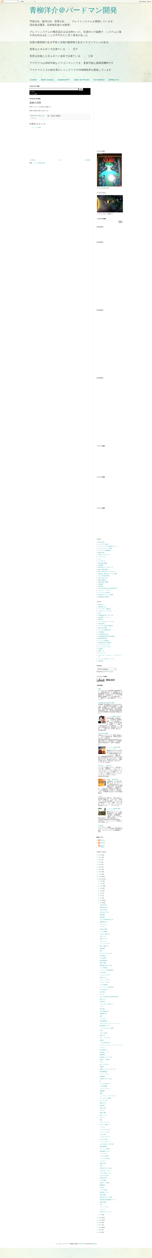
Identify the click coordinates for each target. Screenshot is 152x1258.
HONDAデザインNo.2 (106, 1168)
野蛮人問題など (102, 580)
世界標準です (103, 1013)
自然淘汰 (100, 649)
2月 (101, 903)
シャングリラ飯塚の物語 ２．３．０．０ (114, 809)
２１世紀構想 (103, 1086)
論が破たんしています (106, 1057)
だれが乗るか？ (104, 989)
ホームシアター (104, 1100)
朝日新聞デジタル (105, 1025)
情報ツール (101, 651)
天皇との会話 (103, 910)
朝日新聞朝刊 (103, 960)
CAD (101, 1166)
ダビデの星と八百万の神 (106, 1144)
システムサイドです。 (104, 644)
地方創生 (100, 586)
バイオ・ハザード (105, 1088)
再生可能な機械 (102, 563)
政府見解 (102, 914)
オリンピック (103, 924)
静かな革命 (101, 542)
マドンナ (102, 1047)
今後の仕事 (101, 623)
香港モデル (103, 1103)
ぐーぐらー (103, 1209)
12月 (101, 881)
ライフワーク (102, 653)
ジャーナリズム (104, 1207)
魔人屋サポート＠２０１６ (105, 567)
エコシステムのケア (105, 1129)
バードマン (103, 1018)
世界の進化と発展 (103, 582)
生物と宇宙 (103, 1108)
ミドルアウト (102, 561)
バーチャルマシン (105, 1141)
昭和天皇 (100, 604)
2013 (100, 1220)
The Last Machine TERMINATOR (107, 588)
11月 (101, 883)
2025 (100, 857)
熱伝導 (102, 1067)
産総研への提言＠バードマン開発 (107, 573)
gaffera (80, 1243)
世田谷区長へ (103, 1202)
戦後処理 (102, 917)
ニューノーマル (104, 1074)
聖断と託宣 (103, 1163)
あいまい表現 (103, 1139)
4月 (101, 898)
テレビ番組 (103, 1180)
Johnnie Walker (102, 846)
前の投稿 (87, 160)
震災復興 (102, 948)
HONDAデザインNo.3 (106, 1079)
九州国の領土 (103, 905)
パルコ (102, 1062)
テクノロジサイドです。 (105, 647)
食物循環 (102, 1076)
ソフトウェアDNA (105, 1158)
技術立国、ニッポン (103, 617)
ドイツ (102, 1006)
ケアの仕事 (103, 1134)
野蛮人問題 (103, 963)
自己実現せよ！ (104, 1050)
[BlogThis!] (53, 116)
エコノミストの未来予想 (106, 987)
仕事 (99, 613)
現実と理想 (103, 1112)
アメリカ (102, 1110)
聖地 (101, 1120)
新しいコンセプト (105, 1064)
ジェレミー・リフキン (104, 590)
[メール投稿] (48, 115)
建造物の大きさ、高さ (106, 965)
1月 (101, 1214)
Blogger (95, 1243)
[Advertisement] (59, 144)
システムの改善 (104, 1156)
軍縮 (99, 689)
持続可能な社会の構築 (104, 642)
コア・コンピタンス (105, 1038)
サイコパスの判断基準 (104, 550)
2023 (100, 862)
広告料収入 (103, 955)
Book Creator (47, 80)
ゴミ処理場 (103, 958)
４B (99, 559)
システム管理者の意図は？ (114, 716)
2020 (100, 867)
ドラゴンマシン (102, 557)
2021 (100, 864)
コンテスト (103, 1161)
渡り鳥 (102, 1187)
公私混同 (100, 825)
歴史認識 (100, 584)
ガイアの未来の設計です (106, 919)
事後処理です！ (104, 922)
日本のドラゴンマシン (104, 554)
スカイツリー (103, 941)
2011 (100, 1225)
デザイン (102, 1117)
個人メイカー (103, 1115)
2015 (100, 879)
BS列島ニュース (104, 1052)
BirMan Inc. (114, 80)
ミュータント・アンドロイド (108, 1096)
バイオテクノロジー (105, 1137)
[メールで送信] (51, 116)
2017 (100, 874)
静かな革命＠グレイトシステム (107, 571)
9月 (101, 888)
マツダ (102, 994)
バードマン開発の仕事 (104, 630)
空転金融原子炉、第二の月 (105, 615)
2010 (100, 1227)
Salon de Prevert (81, 80)
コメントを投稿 (36, 127)
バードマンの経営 (105, 1149)
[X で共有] (55, 116)
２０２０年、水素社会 (104, 609)
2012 (100, 1222)
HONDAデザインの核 (106, 1197)
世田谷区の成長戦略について (108, 1199)
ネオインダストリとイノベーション (110, 1023)
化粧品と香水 (103, 1178)
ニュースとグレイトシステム (106, 621)
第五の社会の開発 (103, 733)
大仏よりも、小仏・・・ (106, 1170)
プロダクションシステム (105, 611)
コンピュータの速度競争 (106, 970)
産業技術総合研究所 (103, 597)
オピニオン (103, 936)
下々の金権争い (104, 984)
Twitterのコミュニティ (106, 1211)
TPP (101, 1204)
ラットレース (103, 1153)
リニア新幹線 (103, 968)
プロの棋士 (103, 972)
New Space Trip (102, 578)
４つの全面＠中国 (105, 1042)
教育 (101, 951)
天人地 (100, 796)
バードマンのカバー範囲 (106, 1028)
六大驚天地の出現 (103, 634)
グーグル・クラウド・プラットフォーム (111, 1045)
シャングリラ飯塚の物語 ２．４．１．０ (114, 748)
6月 (101, 893)
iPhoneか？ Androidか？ (105, 765)
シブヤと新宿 (103, 1190)
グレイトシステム (105, 1122)
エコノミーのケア (105, 1132)
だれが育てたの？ (105, 912)
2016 (100, 876)
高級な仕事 (101, 552)
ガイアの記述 (103, 1033)
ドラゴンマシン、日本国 (105, 548)
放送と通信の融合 (103, 569)
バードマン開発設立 (103, 640)
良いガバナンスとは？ (106, 953)
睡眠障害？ (103, 1185)
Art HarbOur (99, 80)
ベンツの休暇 (103, 931)
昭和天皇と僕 (102, 607)
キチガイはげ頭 (104, 1175)
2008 (100, 1232)
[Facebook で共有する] (57, 116)
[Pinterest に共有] (59, 116)
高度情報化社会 (102, 638)
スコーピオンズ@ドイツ (106, 1004)
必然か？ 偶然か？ (105, 1059)
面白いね (102, 999)
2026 (100, 855)
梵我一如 (102, 1035)
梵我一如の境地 (102, 628)
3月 (101, 900)
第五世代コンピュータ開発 (105, 594)
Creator (33, 80)
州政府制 (100, 661)
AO (35, 118)
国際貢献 (102, 1091)
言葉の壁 (102, 1001)
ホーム (60, 160)
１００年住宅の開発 (103, 576)
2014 (100, 1217)
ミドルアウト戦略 (103, 544)
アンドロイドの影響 (105, 1098)
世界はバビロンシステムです (108, 1069)
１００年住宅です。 (105, 1083)
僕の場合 (102, 1009)
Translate (110, 671)
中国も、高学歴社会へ (113, 779)
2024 (100, 859)
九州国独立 (101, 632)
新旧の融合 (103, 1195)
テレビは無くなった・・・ (107, 1173)
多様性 (102, 1040)
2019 (100, 869)
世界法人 (100, 619)
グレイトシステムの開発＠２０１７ (108, 546)
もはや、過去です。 (105, 934)
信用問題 (100, 565)
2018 (100, 871)
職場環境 (102, 1054)
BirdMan (102, 840)
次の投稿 (32, 160)
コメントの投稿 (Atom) (39, 163)
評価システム (103, 938)
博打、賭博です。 (105, 946)
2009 (100, 1230)
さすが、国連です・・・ (106, 1124)
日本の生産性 (103, 929)
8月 (101, 891)
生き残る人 (103, 992)
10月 (101, 886)
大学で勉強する (104, 1011)
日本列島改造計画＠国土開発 (106, 636)
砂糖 (101, 1093)
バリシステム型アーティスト (106, 659)
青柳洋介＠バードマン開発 (73, 10)
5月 (101, 895)
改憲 (101, 1016)
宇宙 (101, 1030)
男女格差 (102, 1105)
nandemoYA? (63, 80)
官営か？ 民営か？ (105, 1182)
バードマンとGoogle (104, 592)
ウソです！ (103, 926)
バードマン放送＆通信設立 (105, 625)
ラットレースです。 (105, 943)
